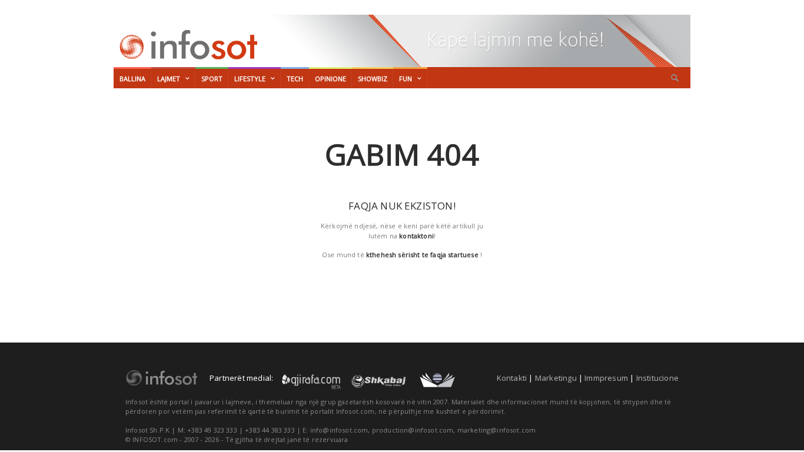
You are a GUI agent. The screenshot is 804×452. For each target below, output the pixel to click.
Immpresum (606, 378)
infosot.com (187, 44)
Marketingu (556, 378)
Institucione (657, 378)
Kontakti (512, 378)
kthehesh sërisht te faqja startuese (422, 254)
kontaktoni (416, 235)
